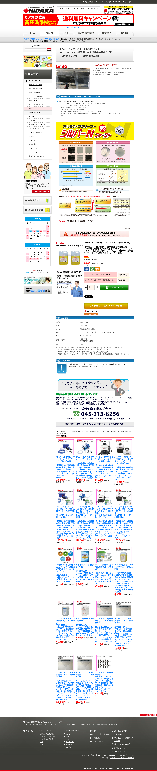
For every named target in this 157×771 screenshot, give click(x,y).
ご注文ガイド (97, 741)
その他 (68, 747)
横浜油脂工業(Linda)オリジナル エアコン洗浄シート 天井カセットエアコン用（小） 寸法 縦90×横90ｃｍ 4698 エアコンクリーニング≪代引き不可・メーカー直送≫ (104, 630)
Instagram (121, 755)
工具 (41, 744)
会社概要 (118, 734)
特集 (94, 731)
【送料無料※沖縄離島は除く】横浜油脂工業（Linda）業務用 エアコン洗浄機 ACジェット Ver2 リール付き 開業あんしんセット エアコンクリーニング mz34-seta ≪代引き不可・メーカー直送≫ (85, 522)
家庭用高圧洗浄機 (35, 85)
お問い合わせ (119, 748)
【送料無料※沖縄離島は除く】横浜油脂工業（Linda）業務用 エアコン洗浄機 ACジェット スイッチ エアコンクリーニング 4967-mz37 (123, 468)
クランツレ (33, 152)
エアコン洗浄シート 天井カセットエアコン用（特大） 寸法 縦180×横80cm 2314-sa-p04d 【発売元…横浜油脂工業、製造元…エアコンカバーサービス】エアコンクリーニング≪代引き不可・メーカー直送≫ (85, 686)
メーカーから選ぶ (72, 731)
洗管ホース (33, 100)
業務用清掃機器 (34, 93)
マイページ (99, 2)
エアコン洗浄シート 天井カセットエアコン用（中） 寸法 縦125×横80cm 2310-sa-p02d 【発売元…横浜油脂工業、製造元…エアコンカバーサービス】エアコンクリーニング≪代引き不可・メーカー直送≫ (123, 632)
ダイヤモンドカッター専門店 (122, 758)
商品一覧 (52, 39)
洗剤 (57, 39)
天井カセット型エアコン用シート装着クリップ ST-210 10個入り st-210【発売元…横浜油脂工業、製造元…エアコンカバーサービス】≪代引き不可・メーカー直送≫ (104, 682)
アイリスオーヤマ (35, 132)
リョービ (69, 739)
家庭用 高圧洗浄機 (47, 734)
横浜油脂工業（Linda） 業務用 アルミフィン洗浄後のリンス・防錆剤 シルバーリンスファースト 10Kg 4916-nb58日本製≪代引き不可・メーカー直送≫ (65, 629)
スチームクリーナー (47, 736)
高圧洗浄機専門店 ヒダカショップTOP (36, 39)
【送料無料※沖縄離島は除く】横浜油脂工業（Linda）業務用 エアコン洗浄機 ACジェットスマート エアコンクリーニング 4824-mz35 (104, 467)
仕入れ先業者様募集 (122, 744)
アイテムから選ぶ (46, 731)
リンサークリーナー (36, 104)
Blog (98, 755)
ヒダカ (31, 117)
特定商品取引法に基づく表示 (123, 739)
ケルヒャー (33, 140)
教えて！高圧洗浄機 (100, 734)
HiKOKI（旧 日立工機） (37, 128)
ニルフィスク (34, 148)
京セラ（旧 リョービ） (37, 124)
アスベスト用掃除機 (36, 97)
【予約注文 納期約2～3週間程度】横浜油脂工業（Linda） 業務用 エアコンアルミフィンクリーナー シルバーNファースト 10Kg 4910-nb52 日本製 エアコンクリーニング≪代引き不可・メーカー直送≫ (123, 578)
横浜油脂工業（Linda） (37, 156)
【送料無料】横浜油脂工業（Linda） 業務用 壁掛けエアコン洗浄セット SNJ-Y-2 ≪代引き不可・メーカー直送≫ (104, 574)
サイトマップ (119, 751)
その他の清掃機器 (46, 739)
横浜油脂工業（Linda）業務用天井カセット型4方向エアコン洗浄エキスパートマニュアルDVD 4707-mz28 (85, 573)
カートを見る (129, 2)
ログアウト (118, 2)
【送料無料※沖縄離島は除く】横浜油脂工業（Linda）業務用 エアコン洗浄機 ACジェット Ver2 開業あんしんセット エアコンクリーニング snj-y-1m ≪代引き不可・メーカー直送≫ (65, 522)
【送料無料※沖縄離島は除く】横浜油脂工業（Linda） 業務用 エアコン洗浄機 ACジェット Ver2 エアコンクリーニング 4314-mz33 (65, 467)
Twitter (104, 755)
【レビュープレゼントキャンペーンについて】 (78, 27)
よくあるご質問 (120, 731)
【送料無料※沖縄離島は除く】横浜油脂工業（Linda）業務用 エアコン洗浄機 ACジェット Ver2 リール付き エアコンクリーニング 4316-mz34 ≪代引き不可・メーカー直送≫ (85, 467)
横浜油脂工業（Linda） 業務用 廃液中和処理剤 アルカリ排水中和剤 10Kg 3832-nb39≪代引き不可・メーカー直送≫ (85, 627)
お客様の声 (97, 738)
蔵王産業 (32, 144)
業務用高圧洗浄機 (35, 89)
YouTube (130, 755)
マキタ (31, 136)
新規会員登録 (89, 2)
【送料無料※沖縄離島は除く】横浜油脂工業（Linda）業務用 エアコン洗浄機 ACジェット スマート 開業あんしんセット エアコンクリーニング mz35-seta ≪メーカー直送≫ (104, 522)
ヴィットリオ (34, 120)
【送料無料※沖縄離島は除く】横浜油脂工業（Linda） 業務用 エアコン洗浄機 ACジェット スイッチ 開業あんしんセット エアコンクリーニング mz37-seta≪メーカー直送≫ (123, 522)
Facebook (112, 755)
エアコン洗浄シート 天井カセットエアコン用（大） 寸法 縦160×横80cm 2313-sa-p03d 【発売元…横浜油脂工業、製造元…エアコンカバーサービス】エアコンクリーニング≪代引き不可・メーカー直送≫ (65, 686)
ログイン (108, 2)
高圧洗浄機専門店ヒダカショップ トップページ (46, 722)
